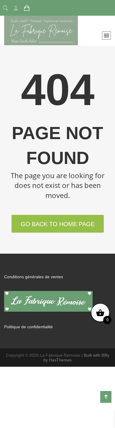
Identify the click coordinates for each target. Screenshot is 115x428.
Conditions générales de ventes (33, 276)
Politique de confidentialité (28, 326)
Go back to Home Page (58, 224)
